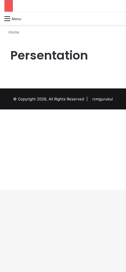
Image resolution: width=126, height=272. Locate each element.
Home (13, 32)
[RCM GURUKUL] (41, 18)
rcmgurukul (102, 99)
